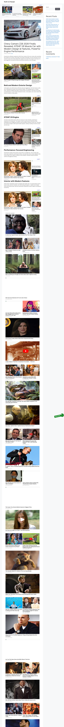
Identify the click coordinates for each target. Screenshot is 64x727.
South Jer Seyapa (9, 2)
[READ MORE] (62, 415)
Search (47, 7)
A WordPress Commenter (51, 56)
